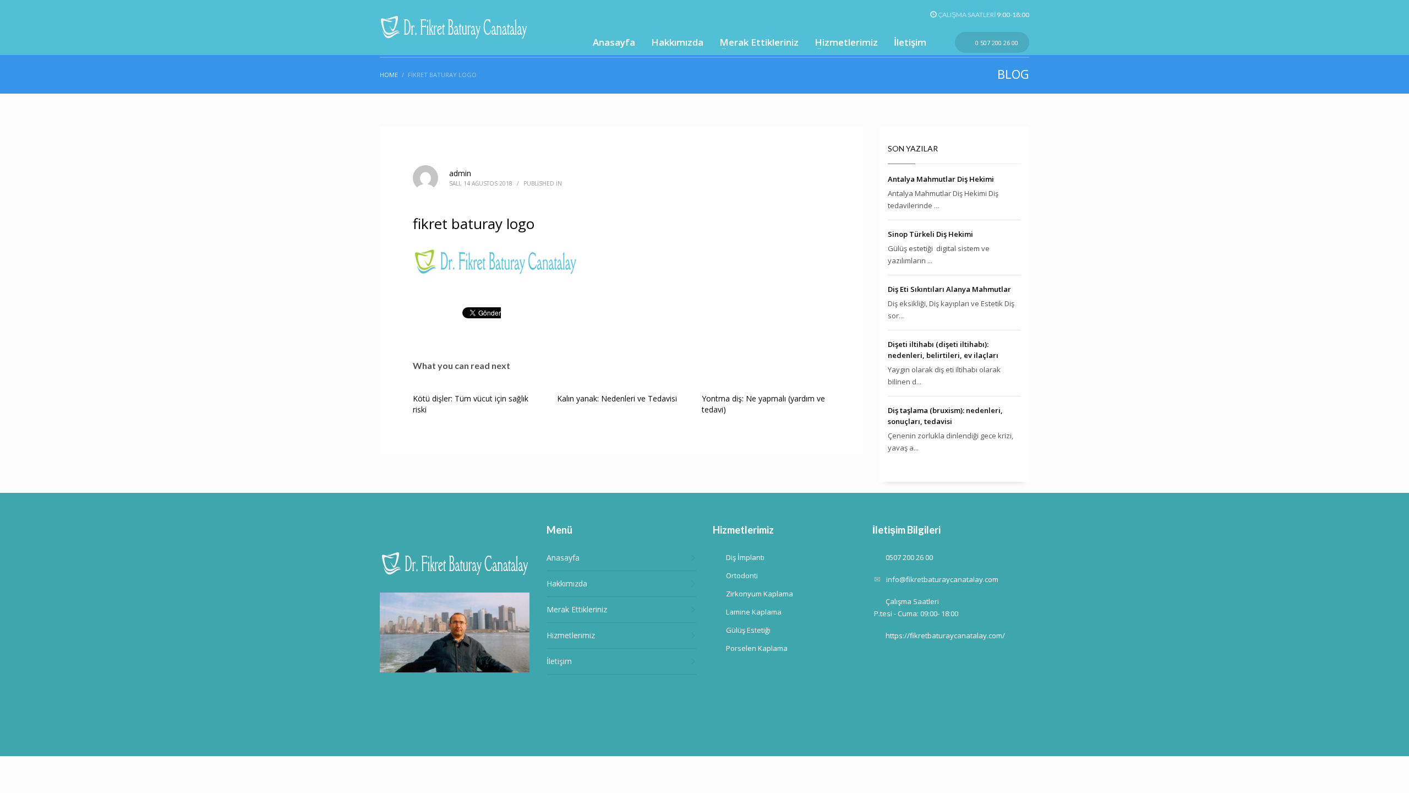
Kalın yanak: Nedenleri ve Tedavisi (617, 398)
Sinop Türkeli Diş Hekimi (930, 234)
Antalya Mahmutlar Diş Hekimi (941, 179)
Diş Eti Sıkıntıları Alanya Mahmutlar (949, 289)
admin (460, 173)
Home (389, 74)
